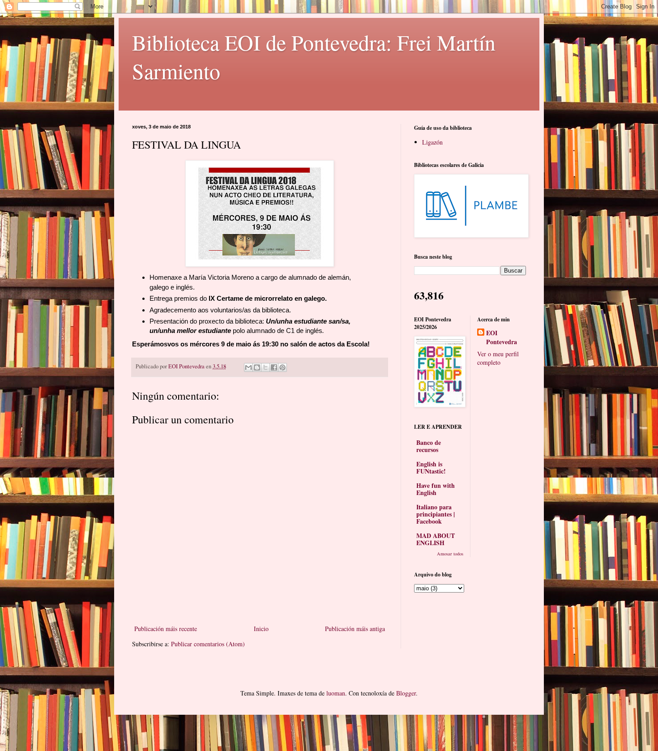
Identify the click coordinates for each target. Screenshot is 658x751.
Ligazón (432, 142)
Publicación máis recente (165, 628)
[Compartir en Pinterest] (282, 367)
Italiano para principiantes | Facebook (435, 514)
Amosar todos (450, 553)
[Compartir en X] (265, 367)
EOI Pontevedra (501, 337)
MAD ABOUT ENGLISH (435, 539)
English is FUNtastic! (431, 467)
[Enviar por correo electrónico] (248, 367)
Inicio (261, 628)
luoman (335, 693)
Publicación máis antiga (355, 628)
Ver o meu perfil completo (498, 358)
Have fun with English (435, 489)
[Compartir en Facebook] (273, 367)
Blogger (406, 693)
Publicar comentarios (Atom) (208, 644)
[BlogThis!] (256, 367)
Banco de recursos (428, 446)
